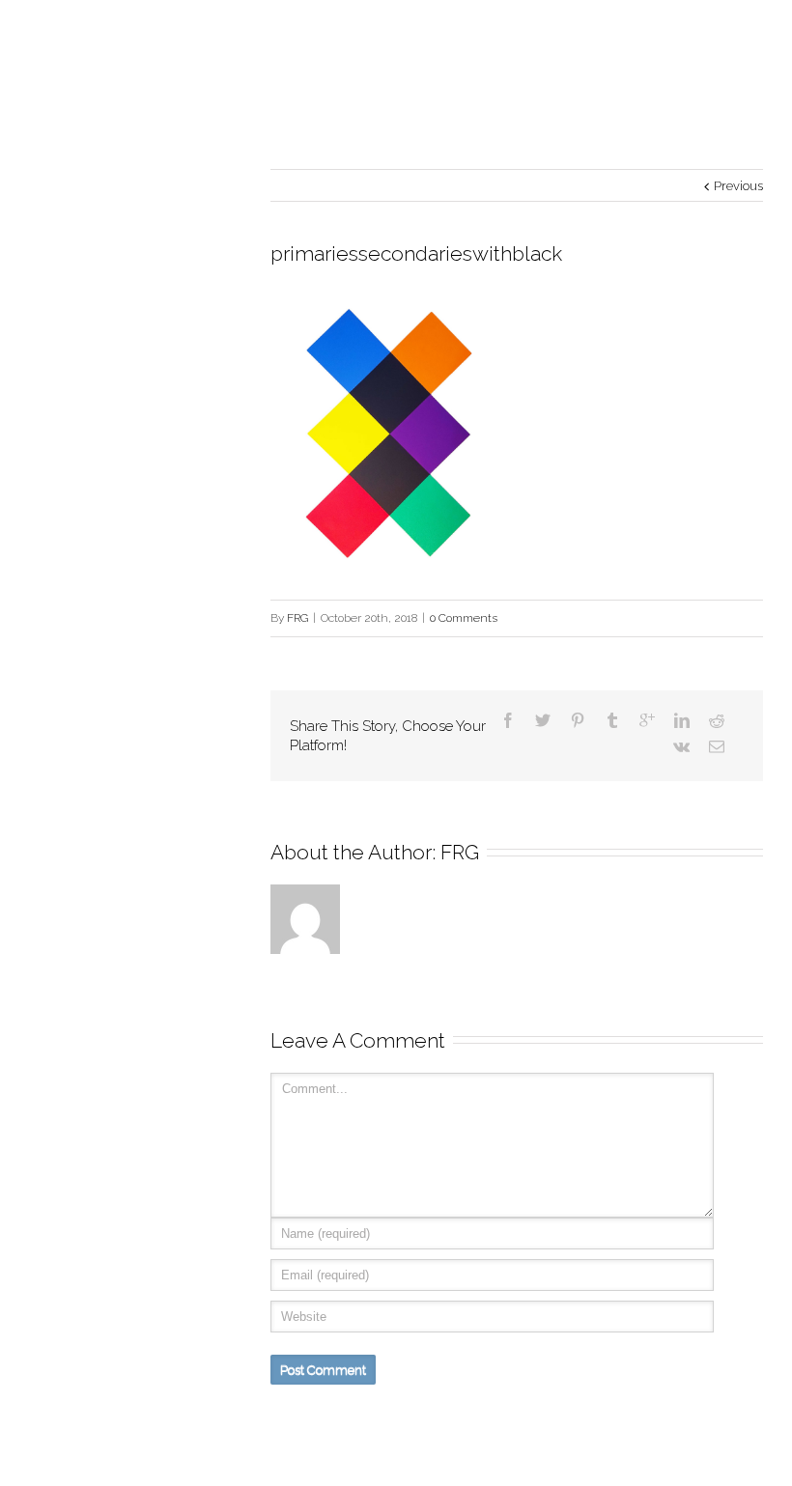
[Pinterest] (577, 720)
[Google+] (647, 720)
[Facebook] (508, 720)
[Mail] (716, 746)
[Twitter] (543, 720)
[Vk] (681, 746)
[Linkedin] (682, 720)
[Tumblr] (612, 720)
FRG (297, 618)
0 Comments (463, 618)
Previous (738, 186)
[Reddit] (716, 720)
